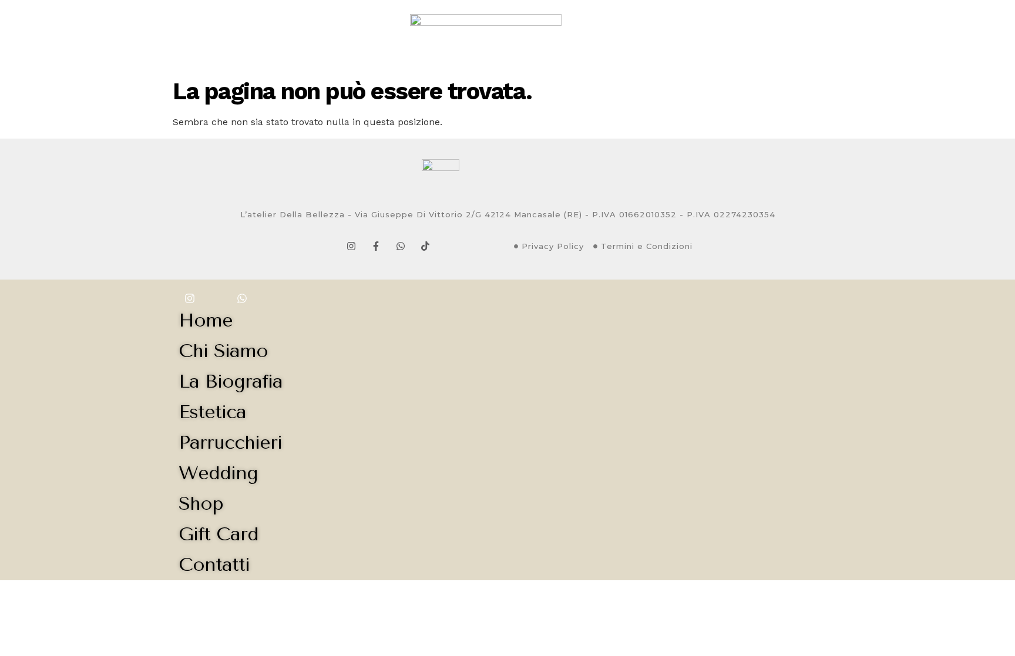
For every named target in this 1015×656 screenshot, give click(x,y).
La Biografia (202, 36)
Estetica (269, 36)
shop (201, 503)
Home (81, 36)
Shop (771, 36)
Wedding (658, 36)
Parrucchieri (339, 36)
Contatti (821, 36)
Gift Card (719, 36)
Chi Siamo (133, 36)
